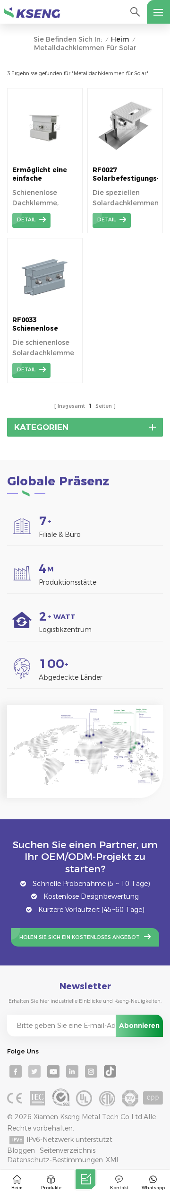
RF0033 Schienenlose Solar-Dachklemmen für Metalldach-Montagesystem (43, 324)
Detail (26, 220)
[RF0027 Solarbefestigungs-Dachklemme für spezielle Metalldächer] (125, 158)
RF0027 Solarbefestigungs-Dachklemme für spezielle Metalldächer (125, 174)
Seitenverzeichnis (67, 1150)
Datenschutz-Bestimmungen (55, 1160)
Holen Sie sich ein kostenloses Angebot (79, 937)
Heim (120, 39)
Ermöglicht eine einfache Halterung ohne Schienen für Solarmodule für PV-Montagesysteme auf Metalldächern (44, 174)
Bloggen (21, 1150)
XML (113, 1160)
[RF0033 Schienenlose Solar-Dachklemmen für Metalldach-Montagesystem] (45, 308)
